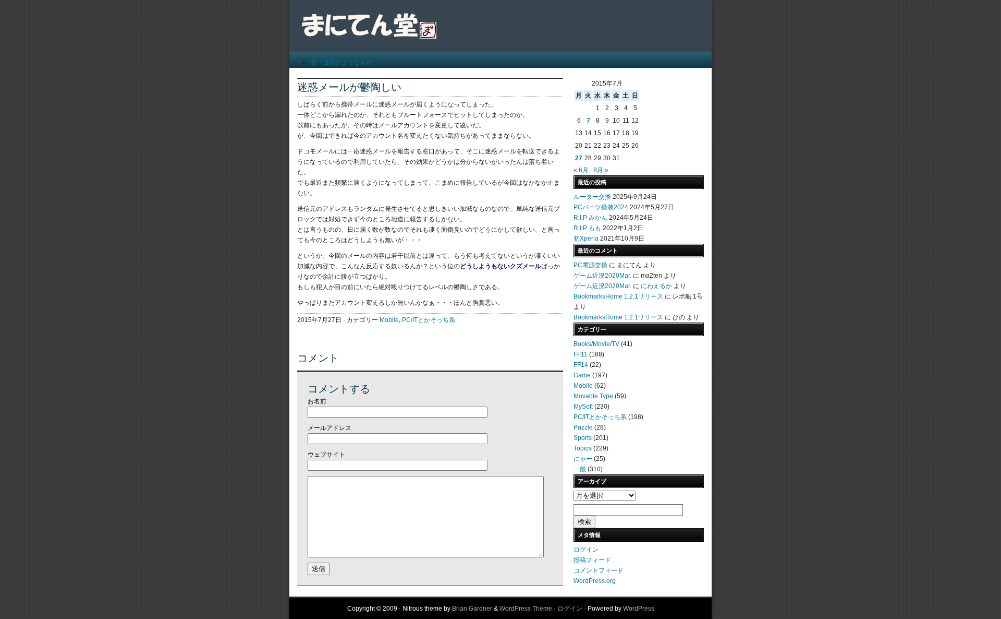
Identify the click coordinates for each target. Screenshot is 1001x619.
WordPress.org (594, 581)
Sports (582, 438)
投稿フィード (592, 560)
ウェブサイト (326, 454)
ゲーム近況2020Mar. (602, 275)
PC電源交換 (590, 265)
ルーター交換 (592, 196)
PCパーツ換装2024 (600, 207)
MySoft (583, 406)
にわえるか (656, 286)
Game (582, 375)
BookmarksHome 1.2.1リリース (618, 296)
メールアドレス (329, 428)
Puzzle (583, 427)
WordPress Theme (525, 608)
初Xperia (586, 238)
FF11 (580, 354)
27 (578, 158)
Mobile (389, 320)
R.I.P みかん (590, 217)
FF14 (580, 364)
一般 (579, 469)
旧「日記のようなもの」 (344, 62)
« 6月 (581, 170)
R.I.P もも (587, 228)
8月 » (600, 170)
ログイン (586, 549)
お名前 (317, 401)
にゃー (582, 458)
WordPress (638, 608)
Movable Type (593, 396)
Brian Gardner (472, 608)
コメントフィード (598, 570)
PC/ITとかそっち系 (428, 320)
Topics (582, 448)
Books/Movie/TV (596, 344)
